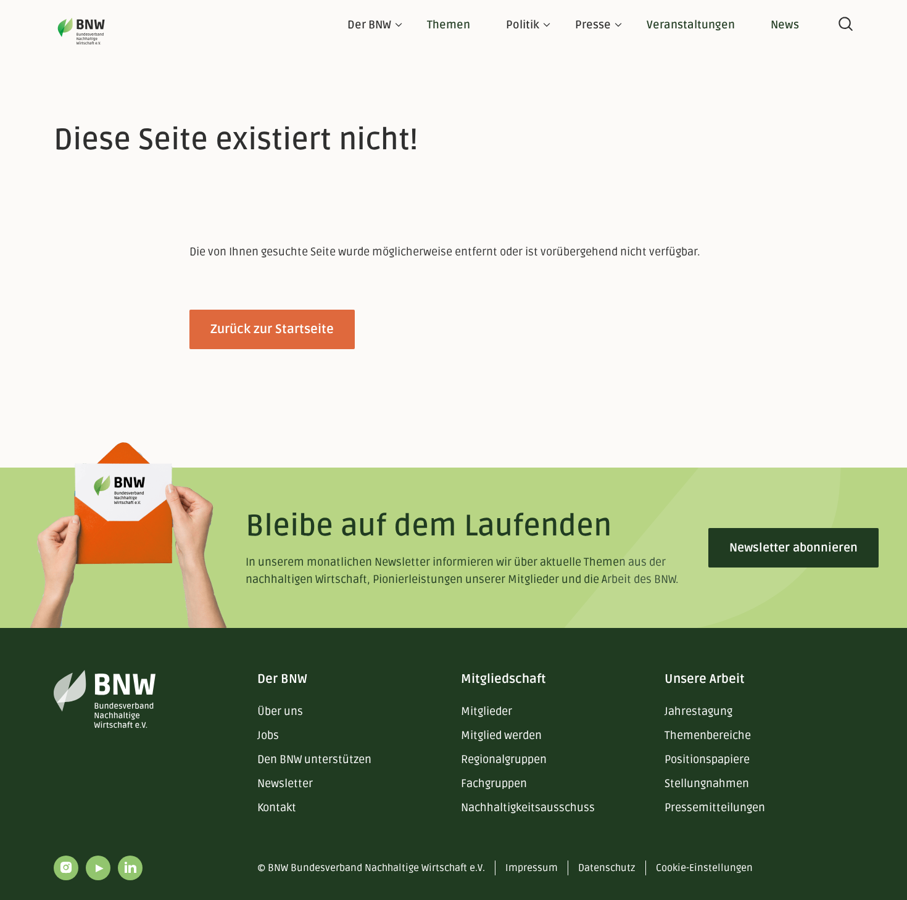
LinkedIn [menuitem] (130, 868)
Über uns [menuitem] (280, 711)
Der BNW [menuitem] (282, 679)
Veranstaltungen (691, 24)
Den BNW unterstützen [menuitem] (314, 759)
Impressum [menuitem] (531, 868)
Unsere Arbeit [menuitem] (705, 679)
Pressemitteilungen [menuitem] (715, 807)
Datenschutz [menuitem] (607, 868)
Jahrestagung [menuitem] (698, 711)
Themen (448, 24)
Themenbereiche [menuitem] (708, 735)
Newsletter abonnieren (793, 547)
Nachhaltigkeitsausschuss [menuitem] (528, 807)
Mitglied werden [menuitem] (501, 735)
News (785, 24)
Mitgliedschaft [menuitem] (503, 679)
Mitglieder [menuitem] (486, 711)
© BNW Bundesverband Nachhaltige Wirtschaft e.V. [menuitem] (371, 868)
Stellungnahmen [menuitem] (707, 783)
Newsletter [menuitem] (285, 783)
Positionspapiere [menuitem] (707, 759)
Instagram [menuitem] (66, 868)
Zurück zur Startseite (272, 329)
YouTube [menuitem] (98, 868)
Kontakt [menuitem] (276, 807)
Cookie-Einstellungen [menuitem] (704, 868)
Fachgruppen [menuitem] (494, 783)
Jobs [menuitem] (268, 735)
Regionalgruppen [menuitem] (504, 759)
